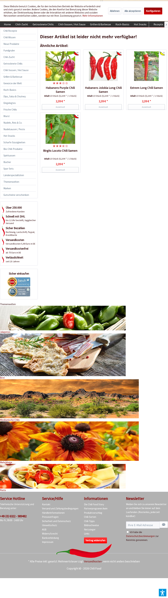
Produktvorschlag (93, 512)
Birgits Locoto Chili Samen (60, 150)
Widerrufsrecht (50, 533)
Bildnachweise (91, 525)
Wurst (6, 116)
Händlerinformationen (53, 512)
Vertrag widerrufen (95, 540)
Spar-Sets (8, 168)
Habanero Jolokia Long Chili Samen (103, 90)
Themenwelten (11, 181)
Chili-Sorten (90, 516)
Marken (7, 188)
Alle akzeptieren (133, 10)
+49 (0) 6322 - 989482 (13, 516)
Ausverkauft (60, 107)
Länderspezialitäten (13, 175)
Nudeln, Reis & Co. (12, 122)
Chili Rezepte (10, 30)
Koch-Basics (9, 89)
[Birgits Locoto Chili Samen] (60, 129)
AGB (44, 529)
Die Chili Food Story (94, 504)
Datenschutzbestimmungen (140, 536)
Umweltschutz (49, 525)
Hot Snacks (9, 135)
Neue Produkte (11, 43)
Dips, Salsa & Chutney (14, 96)
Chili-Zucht (9, 57)
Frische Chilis (10, 109)
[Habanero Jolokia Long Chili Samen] (103, 66)
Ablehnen (115, 10)
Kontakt (46, 504)
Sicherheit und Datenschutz (56, 521)
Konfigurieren (153, 10)
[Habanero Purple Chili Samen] (60, 66)
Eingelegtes (9, 103)
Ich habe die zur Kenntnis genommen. (142, 536)
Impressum (47, 542)
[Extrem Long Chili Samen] (146, 66)
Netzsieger (89, 529)
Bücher (7, 162)
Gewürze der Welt (12, 83)
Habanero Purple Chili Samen (60, 90)
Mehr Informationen (92, 15)
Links (86, 533)
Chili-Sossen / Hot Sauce (16, 70)
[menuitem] (7, 24)
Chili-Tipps (89, 521)
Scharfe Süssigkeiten (14, 142)
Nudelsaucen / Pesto (14, 129)
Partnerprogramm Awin (95, 508)
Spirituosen (9, 155)
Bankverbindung (50, 537)
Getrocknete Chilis (12, 63)
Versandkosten (93, 561)
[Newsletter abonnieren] (163, 524)
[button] (162, 592)
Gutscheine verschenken (16, 194)
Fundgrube (9, 50)
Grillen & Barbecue (12, 76)
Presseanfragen (50, 516)
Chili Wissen (9, 37)
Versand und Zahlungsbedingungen (60, 508)
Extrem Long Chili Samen (146, 88)
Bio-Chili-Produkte (12, 148)
